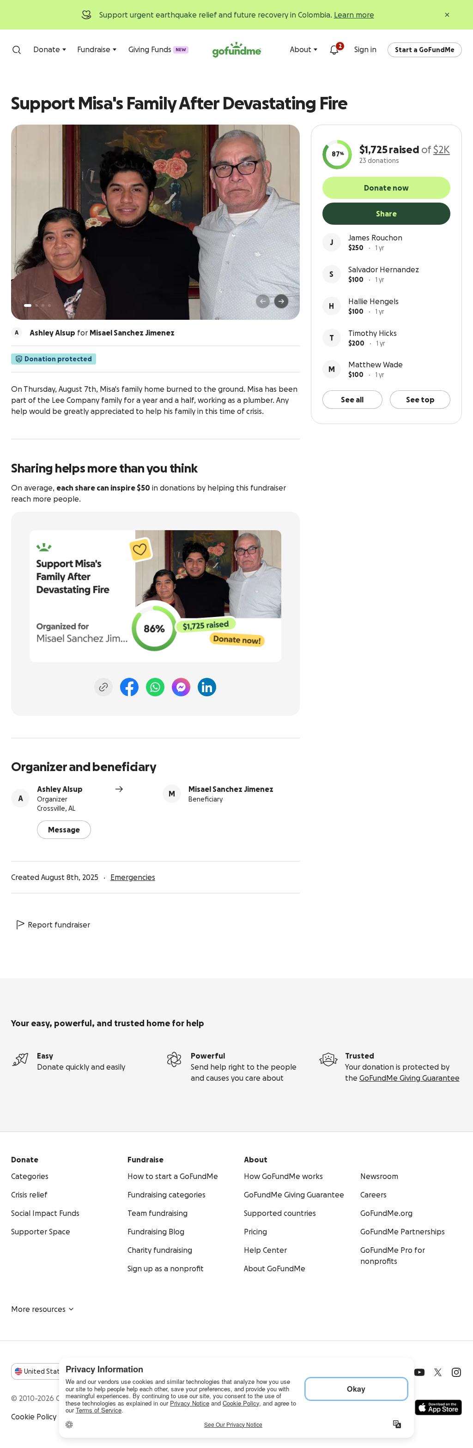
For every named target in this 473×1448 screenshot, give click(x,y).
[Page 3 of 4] (43, 305)
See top (420, 399)
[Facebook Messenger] (181, 687)
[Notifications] (334, 50)
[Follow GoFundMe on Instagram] (456, 1372)
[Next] (281, 301)
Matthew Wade (375, 364)
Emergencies (132, 877)
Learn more (354, 15)
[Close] (447, 14)
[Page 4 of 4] (49, 305)
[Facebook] (129, 687)
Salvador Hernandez (383, 269)
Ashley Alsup (60, 789)
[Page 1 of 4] (27, 305)
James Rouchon (375, 237)
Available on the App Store (438, 1407)
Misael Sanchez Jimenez (230, 789)
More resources (38, 1309)
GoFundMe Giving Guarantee (409, 1078)
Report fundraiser (59, 925)
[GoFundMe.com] (236, 50)
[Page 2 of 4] (36, 305)
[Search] (16, 50)
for (102, 333)
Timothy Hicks (372, 333)
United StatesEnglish (59, 1371)
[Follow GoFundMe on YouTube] (419, 1372)
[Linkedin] (207, 687)
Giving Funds (157, 49)
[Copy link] (103, 687)
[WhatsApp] (155, 687)
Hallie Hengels (373, 301)
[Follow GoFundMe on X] (438, 1372)
